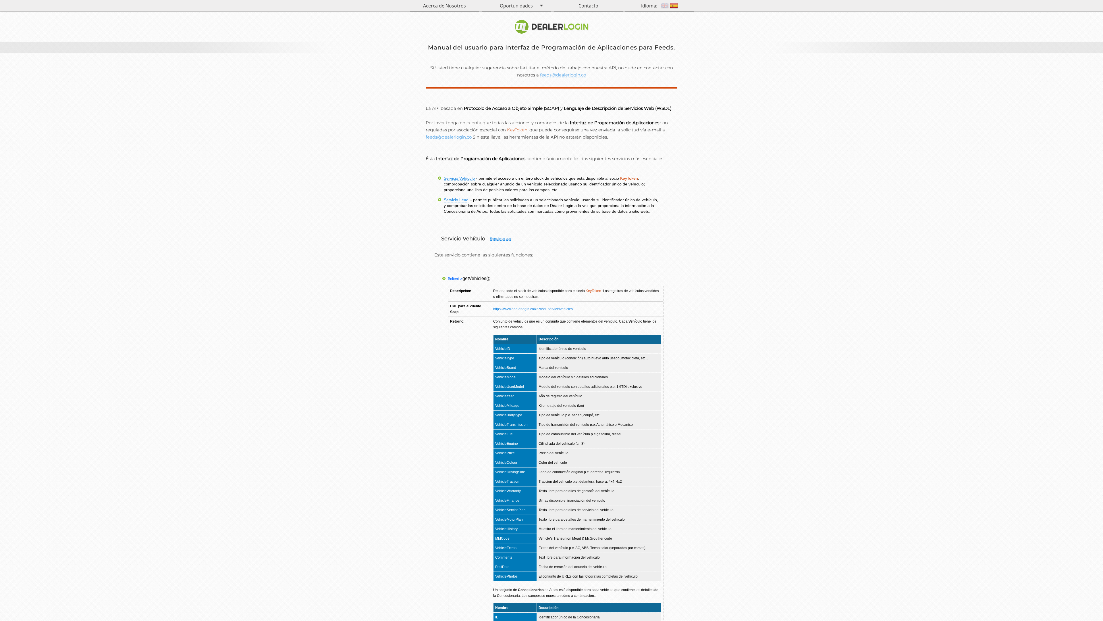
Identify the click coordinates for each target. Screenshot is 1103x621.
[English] (665, 6)
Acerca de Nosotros (444, 6)
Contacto (588, 6)
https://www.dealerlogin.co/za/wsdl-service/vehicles (533, 309)
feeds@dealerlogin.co (563, 75)
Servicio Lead (456, 200)
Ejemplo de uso (500, 238)
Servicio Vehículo (459, 178)
